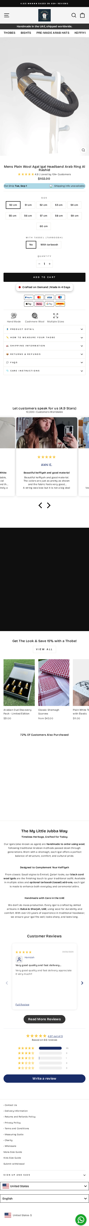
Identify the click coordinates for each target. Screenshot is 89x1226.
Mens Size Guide (13, 1152)
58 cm (59, 215)
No (31, 244)
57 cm (43, 215)
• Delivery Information (16, 1111)
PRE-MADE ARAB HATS (52, 33)
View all (44, 649)
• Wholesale (10, 1146)
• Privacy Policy (12, 1122)
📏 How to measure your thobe (30, 337)
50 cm (13, 204)
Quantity (45, 256)
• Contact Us (10, 1105)
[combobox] (44, 1186)
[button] (26, 174)
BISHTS (26, 33)
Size (44, 198)
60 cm (44, 226)
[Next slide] (82, 983)
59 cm (75, 215)
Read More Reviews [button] (44, 1019)
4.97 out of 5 (55, 1036)
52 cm (43, 204)
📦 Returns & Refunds (23, 354)
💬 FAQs (12, 362)
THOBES (10, 33)
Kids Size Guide (12, 1158)
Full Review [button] (22, 1004)
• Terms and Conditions (16, 1128)
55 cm (13, 215)
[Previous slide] (7, 983)
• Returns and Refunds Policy (19, 1116)
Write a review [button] (44, 1078)
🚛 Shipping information (25, 345)
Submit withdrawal (14, 1164)
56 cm (28, 215)
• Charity (8, 1140)
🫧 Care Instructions (23, 371)
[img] (24, 952)
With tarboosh (49, 244)
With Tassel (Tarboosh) (44, 237)
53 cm (59, 204)
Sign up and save (17, 1175)
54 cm (74, 204)
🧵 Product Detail (20, 329)
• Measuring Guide (13, 1134)
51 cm (28, 204)
